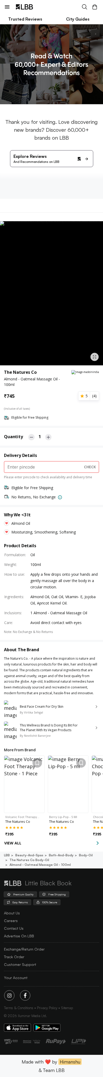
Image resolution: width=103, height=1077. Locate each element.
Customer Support (20, 964)
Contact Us (14, 928)
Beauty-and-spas (29, 855)
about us (12, 913)
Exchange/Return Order (24, 949)
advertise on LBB (19, 936)
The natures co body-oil (29, 860)
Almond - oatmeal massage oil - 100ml (40, 865)
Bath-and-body (61, 855)
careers (11, 920)
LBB (7, 855)
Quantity (13, 437)
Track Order (14, 957)
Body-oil (86, 855)
